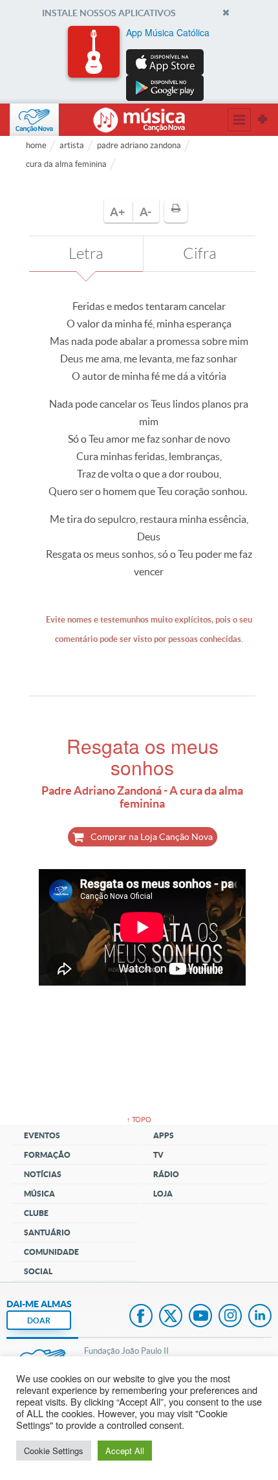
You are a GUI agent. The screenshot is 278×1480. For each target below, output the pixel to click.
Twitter (170, 1317)
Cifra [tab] (200, 253)
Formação (47, 1155)
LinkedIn (260, 1317)
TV (158, 1155)
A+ (117, 212)
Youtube (200, 1317)
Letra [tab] (86, 253)
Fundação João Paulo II (126, 1351)
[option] (139, 63)
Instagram (230, 1317)
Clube (36, 1213)
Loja (163, 1193)
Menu (239, 119)
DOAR (38, 1320)
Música (39, 1193)
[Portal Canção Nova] (34, 120)
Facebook (141, 1317)
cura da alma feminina (66, 164)
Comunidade (51, 1252)
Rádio (166, 1174)
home (36, 145)
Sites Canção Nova (262, 119)
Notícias (42, 1174)
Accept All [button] (124, 1450)
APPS (163, 1135)
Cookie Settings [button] (53, 1450)
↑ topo (139, 1119)
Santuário (47, 1232)
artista (71, 145)
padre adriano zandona (139, 145)
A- (145, 212)
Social (38, 1271)
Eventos (42, 1135)
